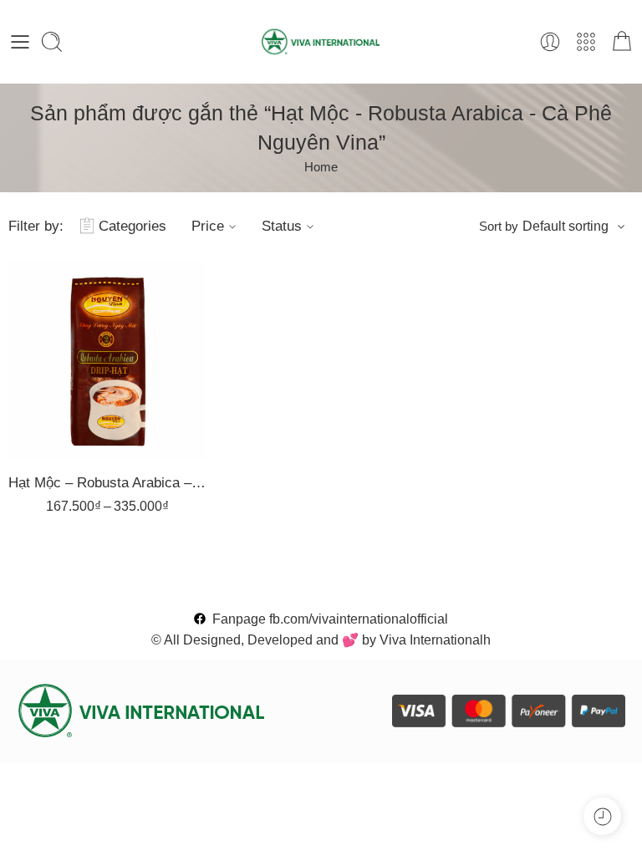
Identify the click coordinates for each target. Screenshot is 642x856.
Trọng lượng (51, 307)
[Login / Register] (550, 42)
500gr (67, 355)
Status (282, 226)
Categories (132, 226)
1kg (67, 329)
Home (321, 167)
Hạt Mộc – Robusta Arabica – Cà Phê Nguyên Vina (107, 483)
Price (207, 226)
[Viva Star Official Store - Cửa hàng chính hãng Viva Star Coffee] (321, 42)
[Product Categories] (586, 42)
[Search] (52, 42)
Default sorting (565, 226)
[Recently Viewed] (602, 816)
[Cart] (622, 42)
